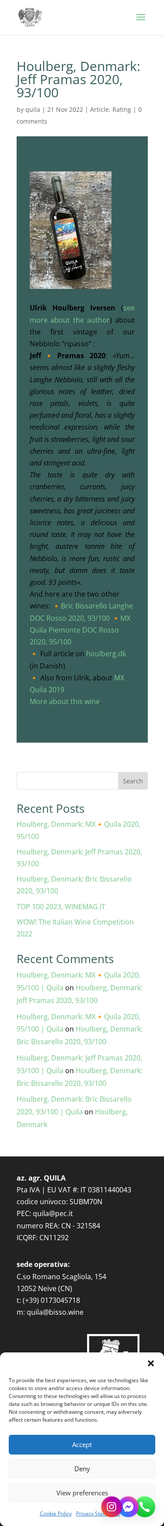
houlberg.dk (106, 653)
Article (99, 109)
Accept (82, 1444)
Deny (82, 1468)
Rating (121, 109)
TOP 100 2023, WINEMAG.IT (61, 906)
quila (32, 109)
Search (133, 781)
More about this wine (65, 701)
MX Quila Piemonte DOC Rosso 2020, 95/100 (80, 630)
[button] (151, 1363)
